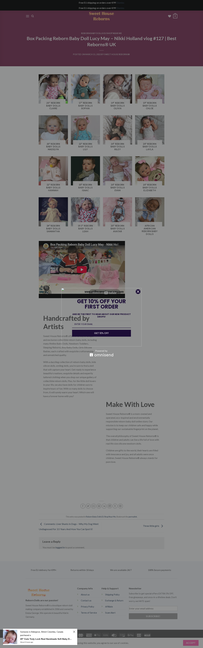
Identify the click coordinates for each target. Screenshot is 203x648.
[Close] (138, 291)
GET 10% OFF (101, 333)
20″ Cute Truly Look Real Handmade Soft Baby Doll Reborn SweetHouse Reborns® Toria (46, 639)
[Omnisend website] (101, 353)
